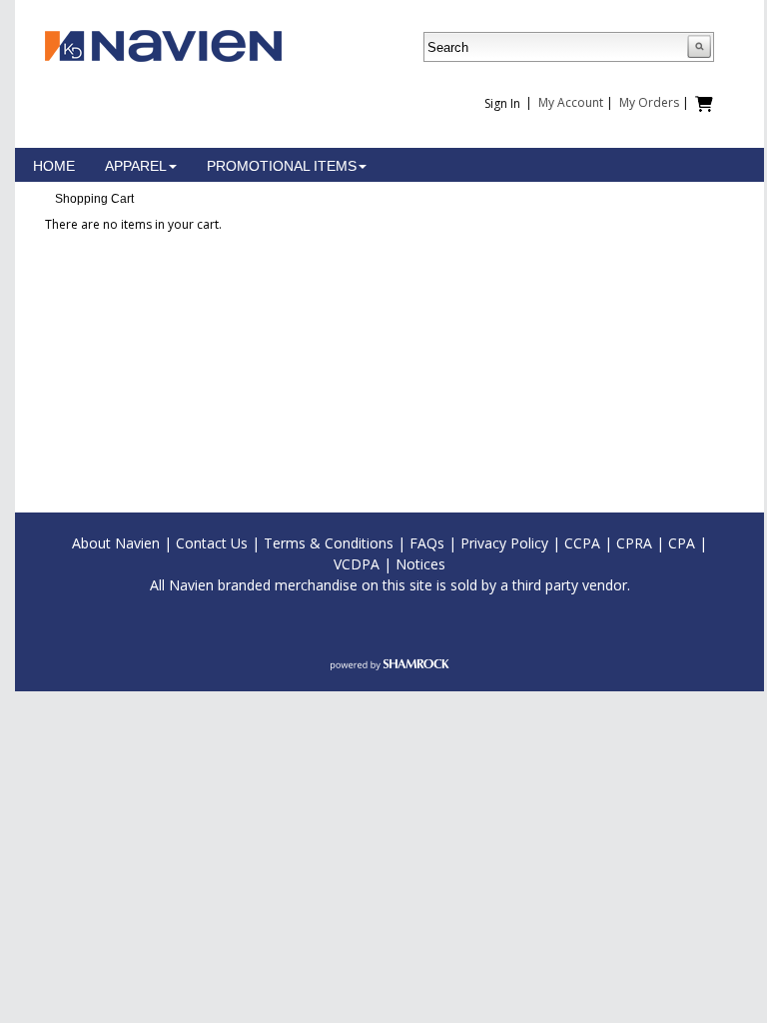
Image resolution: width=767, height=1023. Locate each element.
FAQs (426, 542)
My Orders (649, 102)
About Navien (116, 542)
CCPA (582, 542)
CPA (681, 542)
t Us (235, 542)
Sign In (502, 103)
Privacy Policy (504, 542)
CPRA (634, 542)
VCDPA (357, 563)
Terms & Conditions (328, 542)
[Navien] (163, 44)
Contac (199, 542)
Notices (420, 563)
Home (54, 166)
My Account (570, 102)
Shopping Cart (94, 199)
